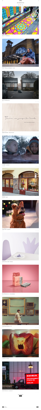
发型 (3, 196)
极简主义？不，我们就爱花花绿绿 (6, 35)
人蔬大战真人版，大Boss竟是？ (5, 358)
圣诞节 (4, 99)
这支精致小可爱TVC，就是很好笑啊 (6, 229)
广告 (3, 325)
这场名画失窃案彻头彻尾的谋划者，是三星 (7, 326)
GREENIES (4, 228)
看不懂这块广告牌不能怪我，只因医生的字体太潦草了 (8, 132)
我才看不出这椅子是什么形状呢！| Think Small (7, 261)
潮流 (2, 196)
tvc (4, 325)
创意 (2, 325)
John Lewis (3, 99)
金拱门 (4, 196)
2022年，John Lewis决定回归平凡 (6, 100)
